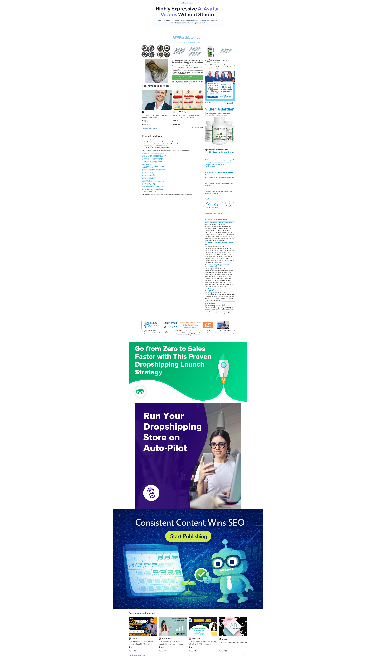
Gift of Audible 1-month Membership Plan (153, 161)
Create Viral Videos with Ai (213, 214)
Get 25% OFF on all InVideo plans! (216, 219)
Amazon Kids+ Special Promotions (151, 185)
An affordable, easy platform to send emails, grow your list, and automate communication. (219, 165)
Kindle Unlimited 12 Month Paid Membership (154, 163)
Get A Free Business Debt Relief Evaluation (219, 177)
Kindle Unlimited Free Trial (149, 177)
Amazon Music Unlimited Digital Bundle (152, 189)
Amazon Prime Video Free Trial (150, 191)
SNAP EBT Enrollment (148, 164)
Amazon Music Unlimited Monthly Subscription (154, 188)
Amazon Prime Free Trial (148, 175)
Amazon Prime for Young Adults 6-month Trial (154, 171)
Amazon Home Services (148, 178)
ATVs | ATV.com (210, 303)
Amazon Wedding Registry (149, 174)
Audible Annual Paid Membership (151, 152)
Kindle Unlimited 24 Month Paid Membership (154, 155)
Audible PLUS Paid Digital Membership (152, 156)
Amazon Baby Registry (148, 172)
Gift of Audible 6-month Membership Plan (153, 160)
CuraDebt (208, 199)
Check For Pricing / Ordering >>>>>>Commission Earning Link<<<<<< (187, 78)
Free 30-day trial (218, 69)
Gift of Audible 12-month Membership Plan (153, 153)
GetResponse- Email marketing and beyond (219, 160)
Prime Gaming (146, 180)
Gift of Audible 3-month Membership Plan (153, 158)
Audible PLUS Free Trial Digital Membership (153, 166)
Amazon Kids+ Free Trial (148, 183)
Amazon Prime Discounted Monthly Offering (153, 181)
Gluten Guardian (219, 109)
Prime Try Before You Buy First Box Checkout (154, 186)
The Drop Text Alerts (147, 167)
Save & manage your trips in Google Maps (219, 222)
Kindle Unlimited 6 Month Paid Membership (153, 169)
